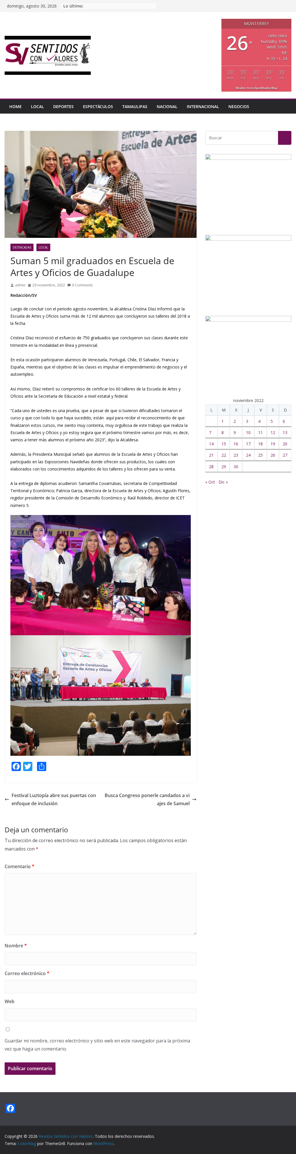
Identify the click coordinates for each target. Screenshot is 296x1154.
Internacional (203, 106)
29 (223, 466)
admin (20, 285)
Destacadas (22, 247)
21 (211, 455)
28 (211, 466)
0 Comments (82, 285)
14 (211, 444)
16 (236, 444)
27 (285, 455)
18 (260, 444)
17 (248, 444)
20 (285, 444)
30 (236, 466)
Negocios (238, 106)
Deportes (63, 106)
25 (260, 455)
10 (248, 432)
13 (285, 432)
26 (273, 455)
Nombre (16, 945)
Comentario (19, 866)
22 (223, 455)
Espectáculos (98, 106)
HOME (15, 106)
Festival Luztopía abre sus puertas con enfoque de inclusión (54, 799)
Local (37, 106)
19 (273, 444)
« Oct (210, 482)
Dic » (223, 482)
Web (9, 1001)
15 (223, 444)
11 (260, 432)
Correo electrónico (27, 973)
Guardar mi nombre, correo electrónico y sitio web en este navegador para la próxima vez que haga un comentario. (97, 1045)
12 (273, 432)
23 (236, 455)
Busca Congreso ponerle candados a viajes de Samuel (147, 799)
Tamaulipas (134, 106)
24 (248, 455)
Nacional (167, 106)
